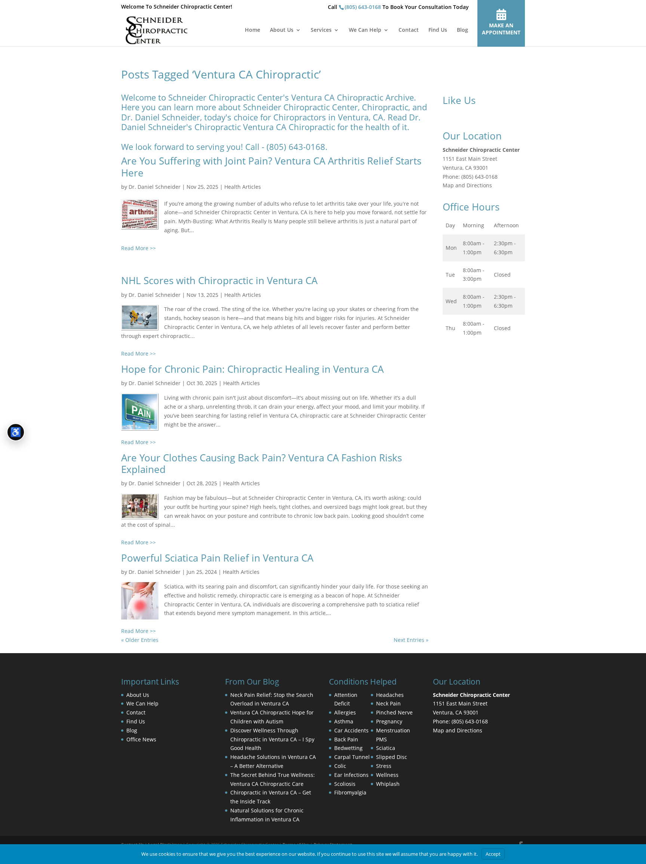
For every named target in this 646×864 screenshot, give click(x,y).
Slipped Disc (391, 756)
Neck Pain (388, 703)
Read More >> (138, 248)
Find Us (437, 30)
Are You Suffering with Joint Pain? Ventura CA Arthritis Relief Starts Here (271, 166)
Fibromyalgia (350, 792)
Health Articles (242, 186)
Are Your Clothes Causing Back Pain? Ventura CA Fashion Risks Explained (261, 463)
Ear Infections (351, 774)
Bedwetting (348, 747)
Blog (462, 30)
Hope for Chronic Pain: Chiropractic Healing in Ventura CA (252, 369)
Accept (493, 854)
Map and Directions (467, 185)
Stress (383, 765)
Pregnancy (389, 721)
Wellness (387, 774)
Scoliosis (345, 783)
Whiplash (388, 783)
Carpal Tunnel (352, 756)
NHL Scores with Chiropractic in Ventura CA (219, 280)
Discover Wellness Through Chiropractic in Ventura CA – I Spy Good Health (272, 739)
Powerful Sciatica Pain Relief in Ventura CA (217, 558)
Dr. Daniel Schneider (155, 186)
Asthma (343, 721)
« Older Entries (140, 639)
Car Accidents (351, 730)
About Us (281, 30)
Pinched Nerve (394, 712)
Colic (340, 765)
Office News (141, 739)
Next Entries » (411, 639)
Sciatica (385, 747)
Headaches (390, 694)
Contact (409, 30)
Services (321, 30)
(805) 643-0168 (363, 6)
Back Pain (346, 739)
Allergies (345, 712)
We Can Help (365, 30)
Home (252, 30)
